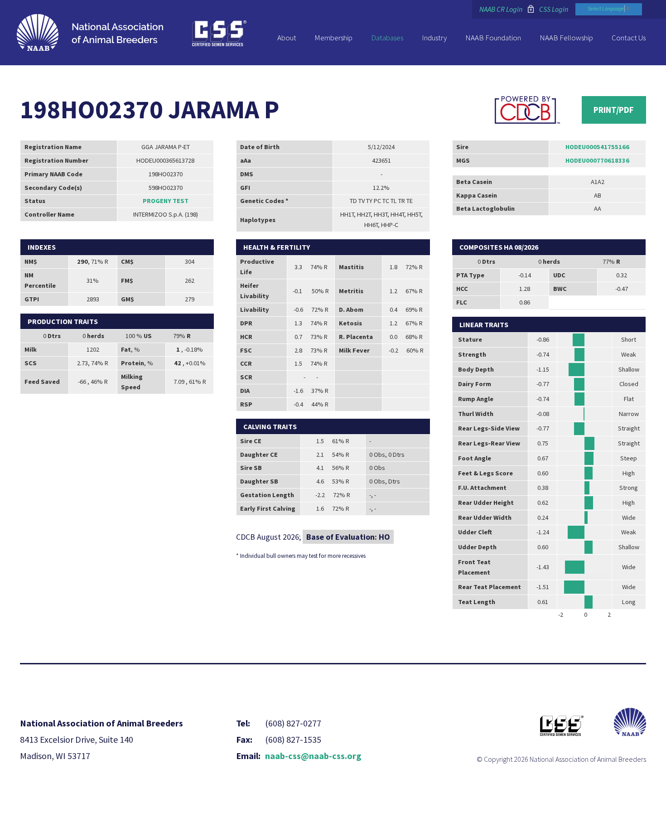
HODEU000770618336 (597, 160)
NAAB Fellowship (566, 38)
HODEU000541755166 (597, 147)
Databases (387, 38)
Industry (434, 38)
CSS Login (553, 9)
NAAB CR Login (500, 9)
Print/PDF (614, 109)
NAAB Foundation (493, 38)
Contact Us (629, 38)
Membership (333, 38)
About (286, 38)
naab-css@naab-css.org (313, 755)
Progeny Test (165, 201)
